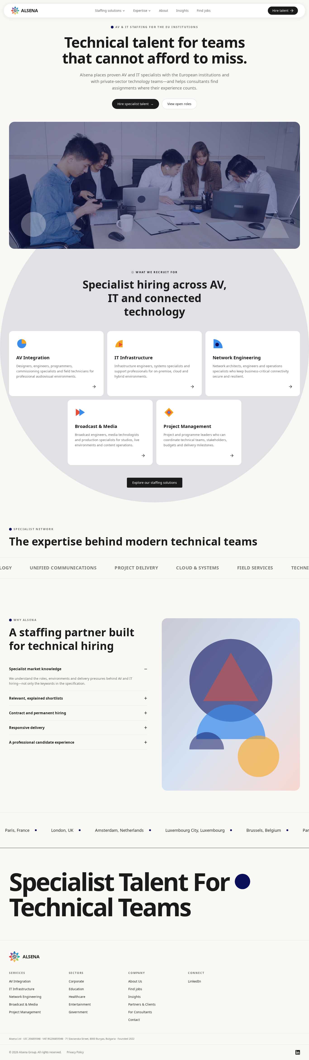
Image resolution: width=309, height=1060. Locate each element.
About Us (135, 981)
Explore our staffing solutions (154, 482)
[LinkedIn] (297, 1052)
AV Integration (20, 981)
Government (78, 1012)
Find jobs (204, 10)
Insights (182, 10)
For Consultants (140, 1012)
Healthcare (77, 996)
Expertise (140, 10)
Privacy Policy (75, 1052)
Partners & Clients (142, 1004)
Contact (134, 1020)
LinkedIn (194, 981)
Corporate (76, 981)
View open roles (179, 104)
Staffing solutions (108, 10)
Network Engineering (25, 996)
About (163, 10)
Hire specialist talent (135, 104)
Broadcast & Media (23, 1004)
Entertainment (80, 1004)
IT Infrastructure (21, 989)
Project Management (25, 1012)
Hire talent (280, 10)
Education (76, 989)
